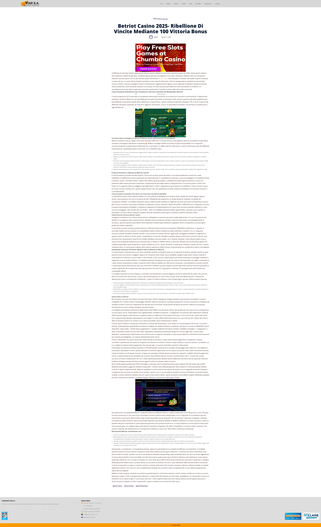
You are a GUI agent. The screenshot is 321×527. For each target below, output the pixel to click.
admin (156, 37)
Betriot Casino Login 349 (160, 19)
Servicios (183, 3)
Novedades (198, 3)
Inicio (161, 3)
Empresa (168, 3)
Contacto (217, 3)
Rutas (190, 3)
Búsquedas (207, 3)
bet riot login (162, 78)
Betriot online (128, 486)
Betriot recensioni (142, 486)
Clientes (176, 3)
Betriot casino (117, 486)
